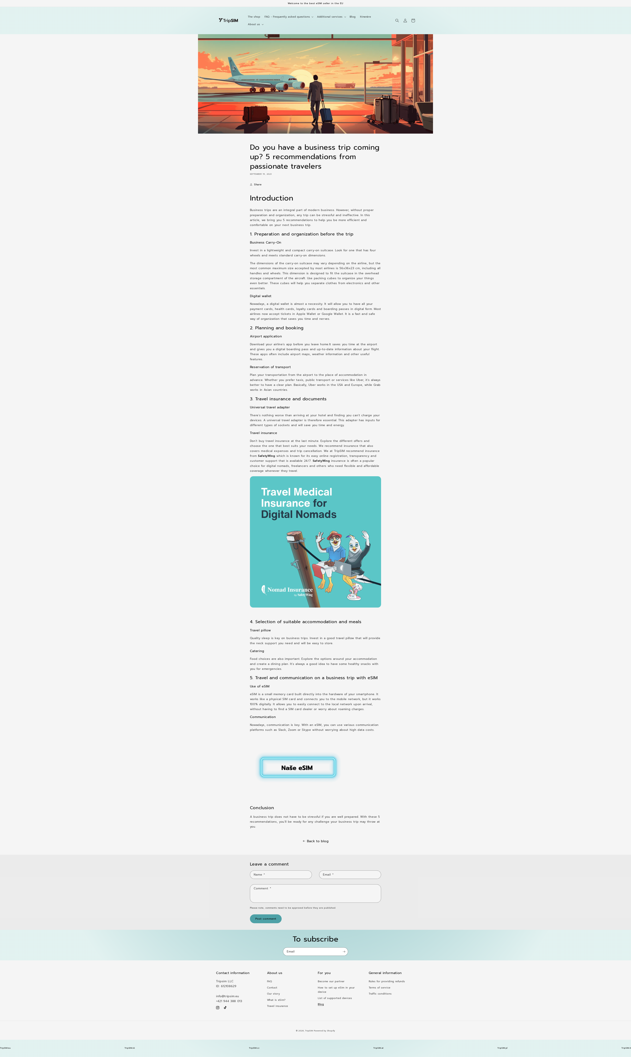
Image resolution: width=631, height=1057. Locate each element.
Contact (272, 987)
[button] (288, 17)
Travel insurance (277, 1006)
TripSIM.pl (502, 1047)
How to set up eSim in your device (336, 990)
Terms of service (380, 987)
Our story (273, 994)
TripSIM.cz (254, 1047)
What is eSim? (276, 1000)
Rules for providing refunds (387, 981)
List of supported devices (335, 998)
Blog (321, 1004)
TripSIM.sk (130, 1047)
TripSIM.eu (5, 1047)
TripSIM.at (378, 1047)
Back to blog (318, 841)
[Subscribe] (344, 951)
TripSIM (309, 1030)
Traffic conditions (380, 994)
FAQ (269, 981)
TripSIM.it (626, 1047)
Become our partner (331, 981)
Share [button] (257, 184)
